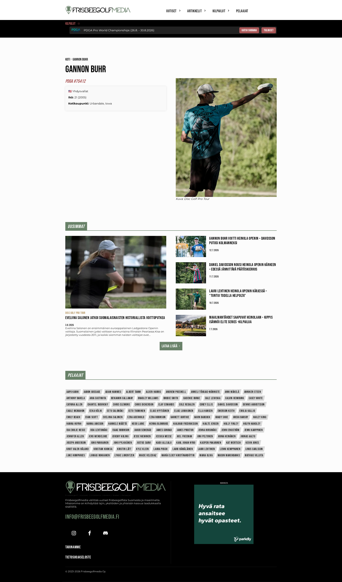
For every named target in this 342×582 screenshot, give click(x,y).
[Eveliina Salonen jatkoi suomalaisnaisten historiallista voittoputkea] (115, 272)
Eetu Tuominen (136, 411)
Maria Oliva (206, 455)
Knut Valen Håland (77, 449)
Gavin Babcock (202, 417)
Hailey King (259, 417)
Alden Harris (153, 392)
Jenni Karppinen (253, 430)
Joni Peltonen (205, 436)
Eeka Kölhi (95, 411)
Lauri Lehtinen (206, 449)
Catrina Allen (74, 404)
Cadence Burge (191, 398)
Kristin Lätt (124, 449)
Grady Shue (221, 417)
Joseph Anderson (76, 443)
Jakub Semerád (142, 430)
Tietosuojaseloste (78, 557)
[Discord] (105, 533)
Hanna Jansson (95, 424)
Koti (67, 59)
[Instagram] (73, 533)
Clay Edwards (166, 404)
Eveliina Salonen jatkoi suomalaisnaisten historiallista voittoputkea (115, 317)
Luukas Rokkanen (100, 455)
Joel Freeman (184, 436)
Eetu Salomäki (115, 411)
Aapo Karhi (72, 392)
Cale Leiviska (212, 398)
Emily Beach (73, 417)
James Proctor (185, 430)
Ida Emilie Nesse (76, 430)
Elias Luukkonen (183, 411)
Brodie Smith (170, 398)
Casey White (256, 398)
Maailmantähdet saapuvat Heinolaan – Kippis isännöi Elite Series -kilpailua (241, 319)
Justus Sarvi (144, 443)
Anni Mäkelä (232, 392)
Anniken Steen (252, 392)
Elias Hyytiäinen (159, 411)
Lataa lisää (170, 346)
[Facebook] (89, 533)
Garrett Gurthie (180, 417)
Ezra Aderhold (135, 417)
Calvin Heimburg (234, 398)
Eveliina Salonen (113, 417)
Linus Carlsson (254, 449)
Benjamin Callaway (122, 398)
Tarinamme (73, 547)
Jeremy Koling (120, 436)
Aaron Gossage (92, 392)
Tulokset (269, 30)
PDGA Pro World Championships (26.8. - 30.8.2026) (119, 30)
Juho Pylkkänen (123, 443)
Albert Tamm (133, 392)
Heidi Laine (138, 424)
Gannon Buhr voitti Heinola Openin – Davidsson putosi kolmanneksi (242, 240)
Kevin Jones (252, 443)
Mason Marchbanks (229, 455)
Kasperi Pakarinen (210, 443)
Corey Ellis (206, 404)
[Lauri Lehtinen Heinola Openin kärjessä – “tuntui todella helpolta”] (191, 299)
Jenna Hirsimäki (207, 430)
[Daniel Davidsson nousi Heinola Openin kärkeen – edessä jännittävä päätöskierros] (191, 272)
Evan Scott (91, 417)
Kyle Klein (142, 449)
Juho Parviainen (100, 443)
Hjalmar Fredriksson (185, 424)
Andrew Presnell (176, 392)
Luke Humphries (75, 455)
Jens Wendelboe (98, 436)
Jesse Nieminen (142, 436)
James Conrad (164, 430)
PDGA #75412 (75, 81)
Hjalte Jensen (211, 424)
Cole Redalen (187, 404)
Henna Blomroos (158, 424)
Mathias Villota (254, 455)
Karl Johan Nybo (185, 443)
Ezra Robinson (157, 417)
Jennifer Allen (75, 436)
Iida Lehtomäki (98, 430)
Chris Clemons (121, 404)
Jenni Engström (230, 430)
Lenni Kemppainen (230, 449)
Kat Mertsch (233, 443)
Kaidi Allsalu (164, 443)
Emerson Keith (226, 411)
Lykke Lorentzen (124, 455)
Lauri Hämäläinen (183, 449)
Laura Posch (161, 449)
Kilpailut (70, 24)
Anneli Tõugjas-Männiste (205, 392)
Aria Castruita (98, 398)
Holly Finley (231, 424)
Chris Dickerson (144, 404)
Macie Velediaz (147, 455)
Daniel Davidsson (228, 404)
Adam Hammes (113, 392)
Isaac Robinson (120, 430)
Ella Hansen (205, 411)
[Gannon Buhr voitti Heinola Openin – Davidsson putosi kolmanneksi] (191, 246)
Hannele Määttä (117, 424)
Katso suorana (249, 30)
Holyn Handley (251, 424)
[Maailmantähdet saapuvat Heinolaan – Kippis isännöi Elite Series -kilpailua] (191, 325)
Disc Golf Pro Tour (75, 313)
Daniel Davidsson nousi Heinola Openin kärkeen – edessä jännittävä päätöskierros (242, 267)
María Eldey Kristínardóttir (178, 455)
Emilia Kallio (247, 411)
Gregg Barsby (240, 417)
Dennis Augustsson (254, 404)
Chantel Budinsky (97, 404)
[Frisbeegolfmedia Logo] (98, 10)
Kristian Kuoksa (103, 449)
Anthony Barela (75, 398)
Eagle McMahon (75, 411)
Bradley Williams (148, 398)
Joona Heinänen (227, 436)
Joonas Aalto (247, 436)
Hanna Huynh (74, 424)
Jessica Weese (164, 436)
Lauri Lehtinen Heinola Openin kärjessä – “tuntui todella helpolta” (238, 293)
